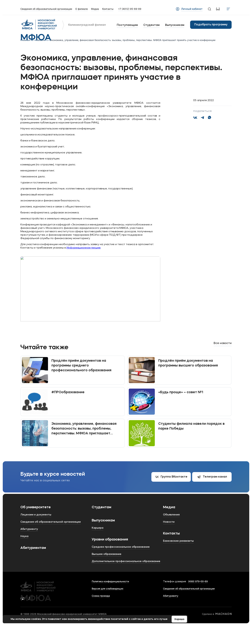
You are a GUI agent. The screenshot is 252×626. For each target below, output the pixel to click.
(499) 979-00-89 (198, 581)
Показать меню (228, 8)
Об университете (35, 507)
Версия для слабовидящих (107, 588)
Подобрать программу (210, 24)
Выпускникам (174, 25)
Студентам (151, 25)
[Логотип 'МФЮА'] (39, 25)
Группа (174, 476)
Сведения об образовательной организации (189, 588)
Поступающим (127, 25)
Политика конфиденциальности (110, 581)
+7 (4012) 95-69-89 (129, 8)
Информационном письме (84, 248)
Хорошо (179, 619)
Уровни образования (110, 539)
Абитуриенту (170, 595)
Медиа (169, 507)
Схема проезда (101, 595)
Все (223, 343)
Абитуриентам (33, 548)
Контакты (171, 533)
